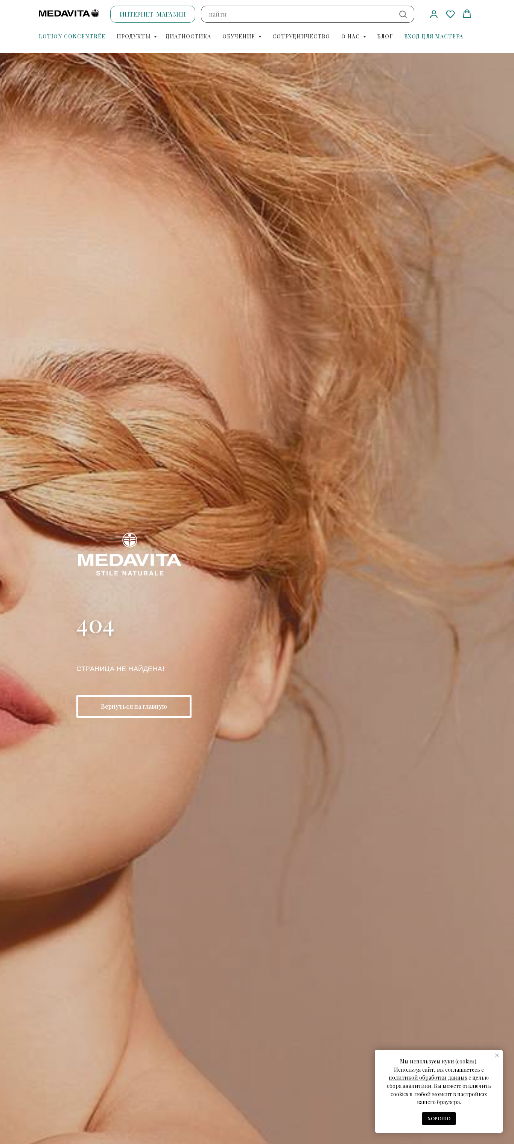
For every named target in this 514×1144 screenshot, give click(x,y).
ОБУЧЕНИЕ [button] (239, 36)
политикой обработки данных (428, 1077)
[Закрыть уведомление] (497, 1055)
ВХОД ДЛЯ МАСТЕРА (433, 36)
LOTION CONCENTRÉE (72, 36)
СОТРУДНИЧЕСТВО (301, 36)
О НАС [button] (351, 36)
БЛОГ (385, 36)
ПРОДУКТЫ (134, 36)
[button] (433, 13)
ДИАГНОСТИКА (188, 36)
